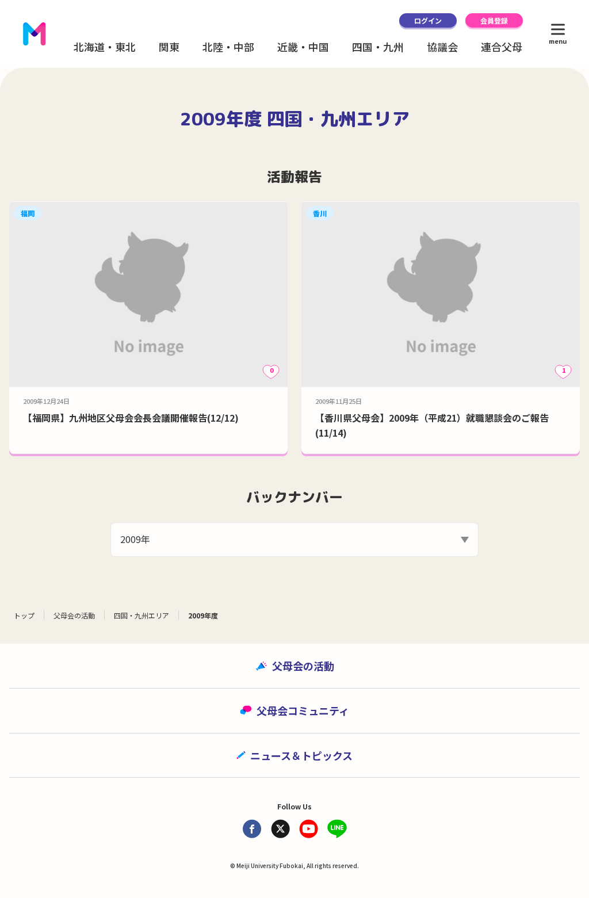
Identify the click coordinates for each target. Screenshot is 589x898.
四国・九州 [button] (378, 46)
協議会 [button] (442, 46)
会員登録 (494, 20)
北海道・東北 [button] (105, 46)
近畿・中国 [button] (303, 46)
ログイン (428, 20)
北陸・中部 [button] (228, 46)
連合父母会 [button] (507, 46)
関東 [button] (169, 46)
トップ (24, 615)
